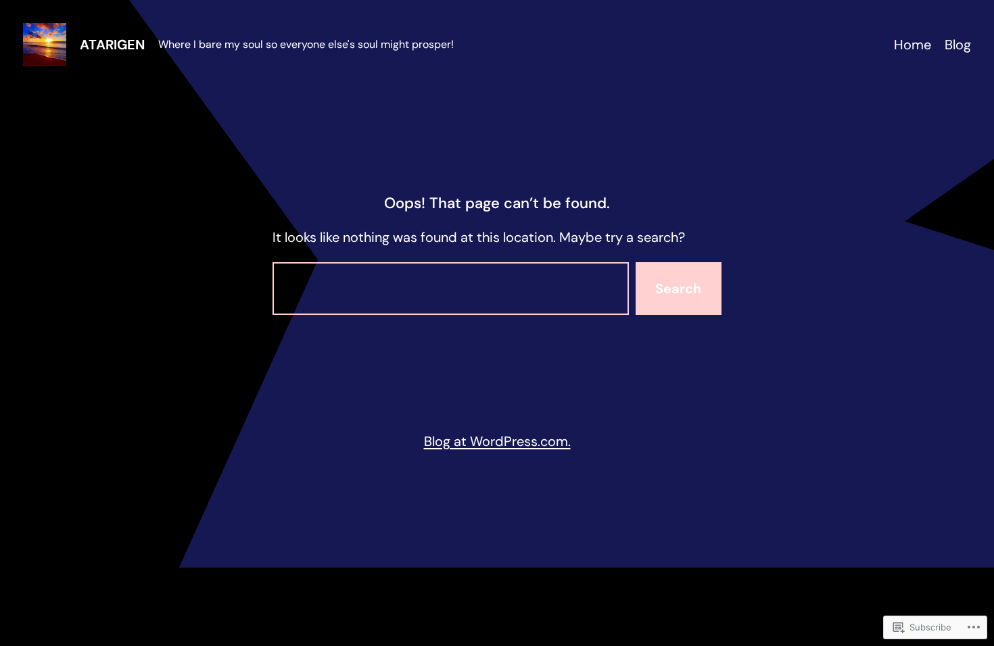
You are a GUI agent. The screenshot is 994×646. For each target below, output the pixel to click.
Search (678, 288)
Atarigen (112, 44)
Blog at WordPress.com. (497, 441)
